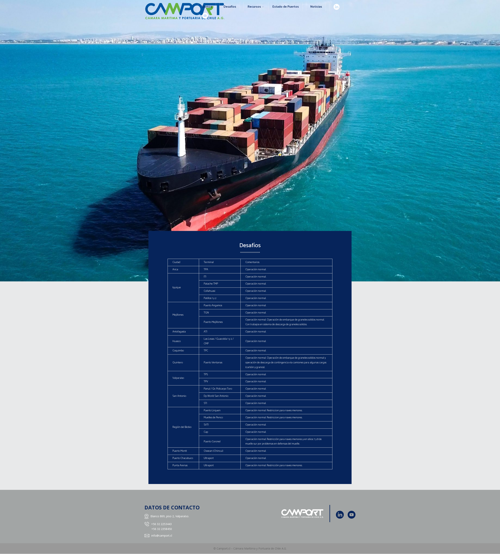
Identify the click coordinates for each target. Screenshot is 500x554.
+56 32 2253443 (161, 524)
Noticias (316, 6)
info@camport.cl (161, 535)
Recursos (254, 6)
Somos (207, 6)
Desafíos (230, 6)
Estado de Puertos (285, 6)
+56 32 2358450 (161, 529)
